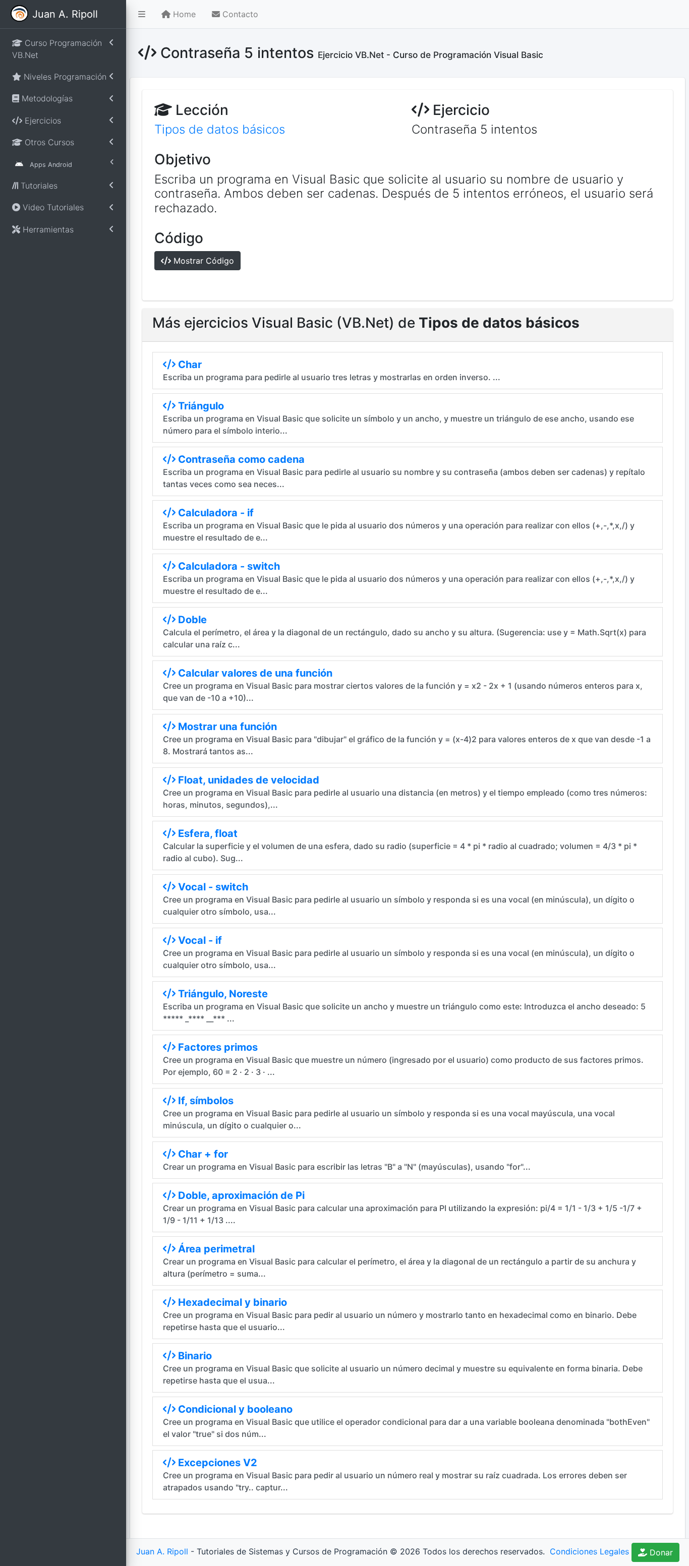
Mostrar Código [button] (202, 261)
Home (183, 14)
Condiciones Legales (588, 1551)
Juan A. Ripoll (162, 1551)
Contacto (239, 14)
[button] (141, 14)
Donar (660, 1552)
